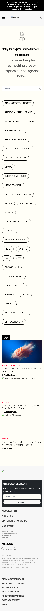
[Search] (40, 89)
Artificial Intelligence (11, 365)
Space (5, 604)
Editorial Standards (14, 521)
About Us (7, 516)
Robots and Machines (13, 596)
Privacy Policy (31, 2)
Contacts (8, 526)
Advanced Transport (13, 579)
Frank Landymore (10, 375)
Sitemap (5, 538)
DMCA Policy (6, 536)
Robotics (5, 402)
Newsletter (9, 511)
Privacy (5, 439)
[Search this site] (41, 18)
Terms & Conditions (9, 534)
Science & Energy (11, 600)
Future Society (10, 587)
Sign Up (22, 502)
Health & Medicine (11, 592)
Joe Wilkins (8, 448)
